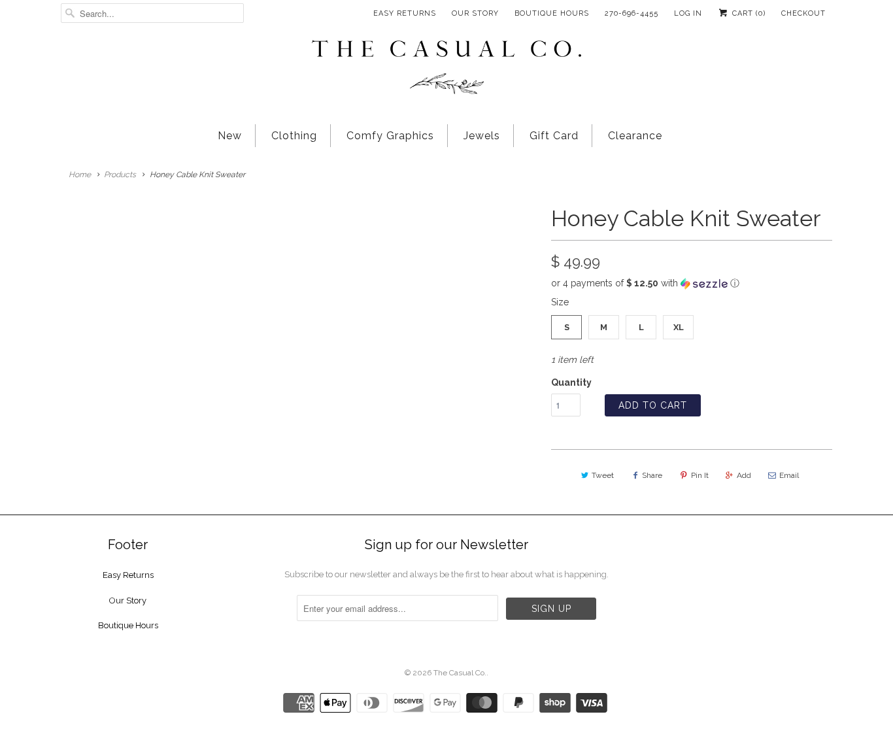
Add (744, 475)
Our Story (475, 13)
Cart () (748, 13)
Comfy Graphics (390, 135)
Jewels (481, 135)
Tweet (603, 475)
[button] (691, 283)
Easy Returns (404, 13)
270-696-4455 (631, 13)
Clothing (294, 135)
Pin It (700, 475)
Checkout (803, 13)
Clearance (635, 135)
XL (678, 327)
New (230, 135)
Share (652, 475)
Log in (688, 13)
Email (789, 475)
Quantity (571, 382)
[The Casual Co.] (446, 68)
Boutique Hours (551, 13)
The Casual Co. (459, 672)
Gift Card (554, 135)
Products (120, 174)
